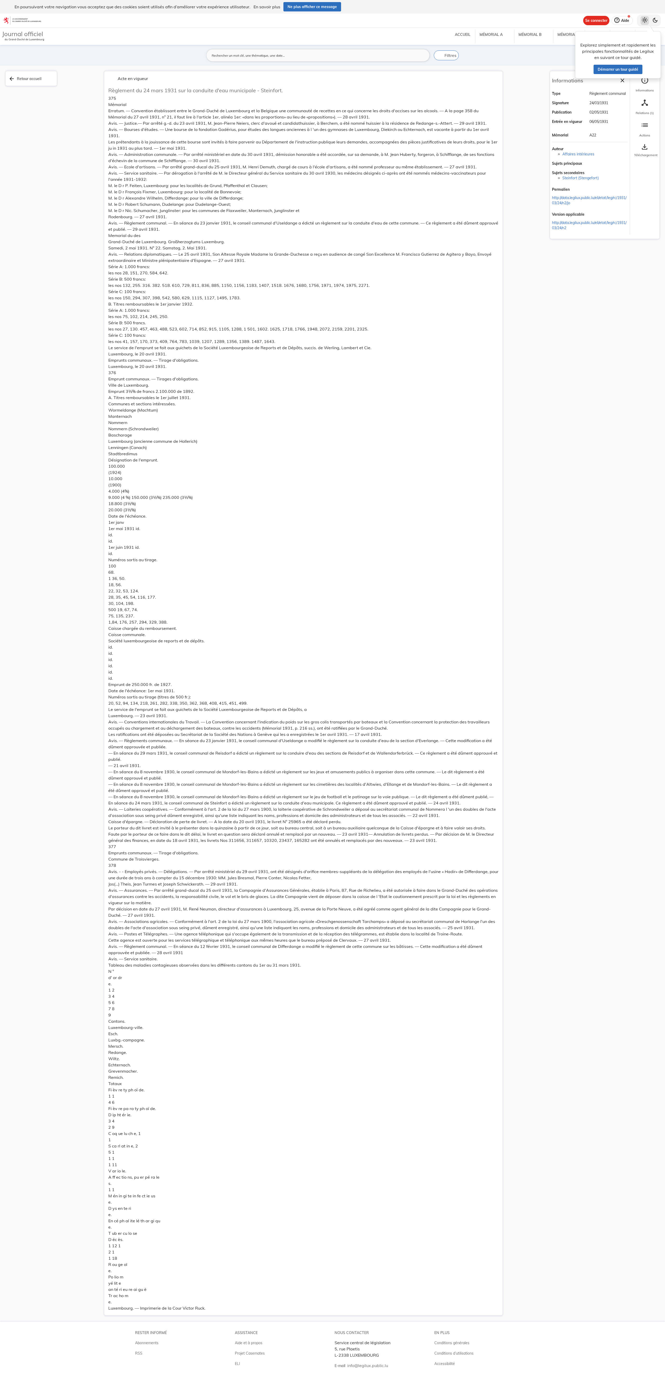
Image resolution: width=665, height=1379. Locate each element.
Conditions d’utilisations (454, 1353)
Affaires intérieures (578, 154)
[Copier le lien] (577, 190)
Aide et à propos (248, 1343)
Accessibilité (444, 1363)
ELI (237, 1363)
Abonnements (146, 1343)
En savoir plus (267, 6)
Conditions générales (451, 1343)
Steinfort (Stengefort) (580, 178)
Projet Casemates (250, 1353)
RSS (138, 1353)
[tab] (645, 84)
